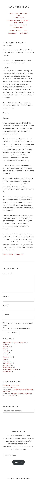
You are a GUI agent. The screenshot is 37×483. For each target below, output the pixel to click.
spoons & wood (7, 367)
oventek (17, 254)
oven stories (6, 365)
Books (5, 344)
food (4, 359)
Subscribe (18, 462)
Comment (7, 273)
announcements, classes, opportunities (14, 342)
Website (6, 315)
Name (6, 296)
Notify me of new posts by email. (18, 328)
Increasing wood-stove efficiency (22, 393)
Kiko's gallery (6, 361)
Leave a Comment (8, 254)
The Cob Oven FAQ (13, 396)
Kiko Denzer (6, 385)
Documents (6, 346)
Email (6, 305)
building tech (6, 351)
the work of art (7, 357)
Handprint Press (18, 7)
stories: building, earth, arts (10, 369)
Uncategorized (7, 371)
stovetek (5, 355)
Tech (22, 254)
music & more (7, 363)
